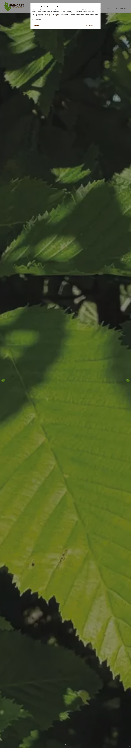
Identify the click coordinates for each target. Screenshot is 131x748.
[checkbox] (32, 19)
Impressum (36, 25)
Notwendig (38, 19)
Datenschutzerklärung (54, 16)
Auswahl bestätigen (89, 25)
